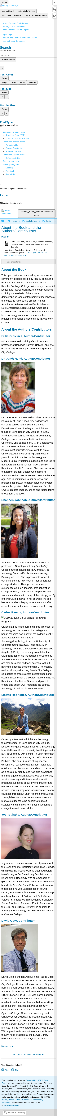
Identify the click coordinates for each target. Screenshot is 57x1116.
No (16, 1070)
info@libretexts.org (11, 1105)
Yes (6, 1070)
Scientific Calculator (14, 151)
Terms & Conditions (23, 1100)
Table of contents (13, 262)
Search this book (7, 51)
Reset (4, 78)
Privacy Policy (7, 1100)
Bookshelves (31, 221)
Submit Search (8, 59)
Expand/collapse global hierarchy (4, 221)
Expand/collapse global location (54, 220)
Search (5, 1113)
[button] (10, 171)
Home (14, 221)
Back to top (6, 1046)
